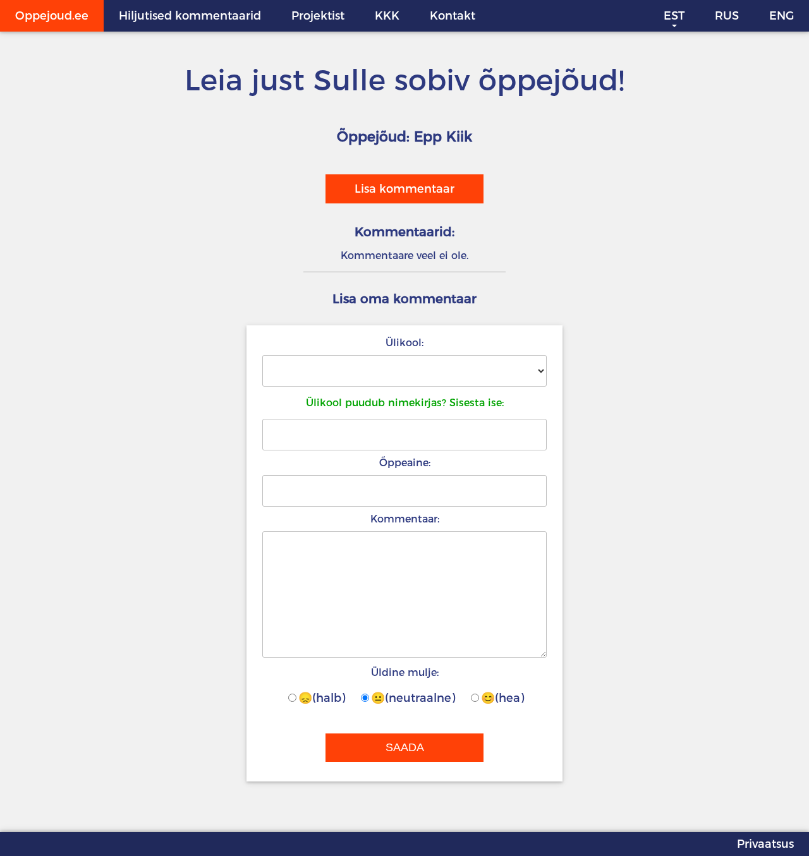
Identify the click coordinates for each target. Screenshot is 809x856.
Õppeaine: (404, 463)
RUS (727, 16)
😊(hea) (502, 698)
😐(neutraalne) (413, 698)
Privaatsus (765, 844)
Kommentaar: (404, 519)
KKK (387, 16)
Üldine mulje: (405, 672)
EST (674, 16)
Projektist (317, 16)
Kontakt (452, 16)
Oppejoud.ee (51, 16)
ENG (781, 16)
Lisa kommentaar (404, 189)
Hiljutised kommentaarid (190, 16)
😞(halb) (321, 698)
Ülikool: (404, 343)
